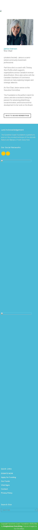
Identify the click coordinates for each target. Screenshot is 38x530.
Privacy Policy (6, 493)
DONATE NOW (7, 473)
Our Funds (5, 481)
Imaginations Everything (12, 526)
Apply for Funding (8, 477)
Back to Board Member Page (17, 115)
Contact (4, 489)
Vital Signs (5, 485)
